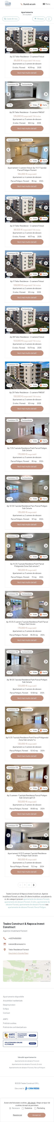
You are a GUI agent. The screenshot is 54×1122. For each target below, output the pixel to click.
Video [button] (34, 49)
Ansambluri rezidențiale (12, 1000)
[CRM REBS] (32, 1088)
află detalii (32, 1103)
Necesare (16, 1108)
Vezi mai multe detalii (27, 72)
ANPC (5, 1019)
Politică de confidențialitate (14, 1027)
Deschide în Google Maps (18, 953)
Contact (6, 1013)
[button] (49, 19)
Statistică (28, 1108)
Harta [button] (44, 49)
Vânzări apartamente (27, 1057)
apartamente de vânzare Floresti (36, 899)
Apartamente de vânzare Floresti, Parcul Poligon (27, 1067)
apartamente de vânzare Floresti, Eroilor (20, 902)
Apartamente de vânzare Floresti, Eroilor (27, 1064)
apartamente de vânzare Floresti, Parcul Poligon (27, 907)
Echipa (6, 1009)
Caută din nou (11, 19)
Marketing (41, 1108)
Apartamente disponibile (13, 996)
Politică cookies (9, 1023)
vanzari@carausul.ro (17, 944)
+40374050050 (14, 938)
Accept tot (37, 1115)
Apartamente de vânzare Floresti (27, 1061)
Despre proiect (9, 1005)
